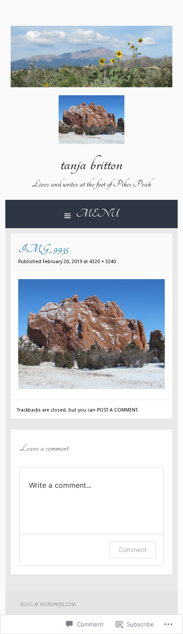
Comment (133, 549)
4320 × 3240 (102, 261)
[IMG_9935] (91, 387)
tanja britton (91, 164)
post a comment (117, 410)
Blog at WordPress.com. (48, 604)
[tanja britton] (91, 85)
